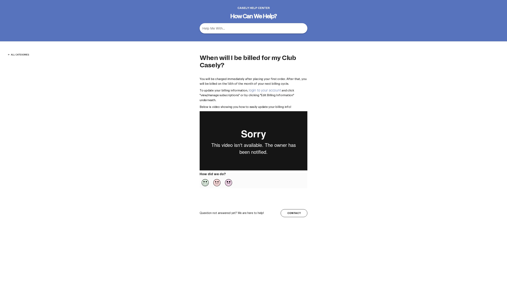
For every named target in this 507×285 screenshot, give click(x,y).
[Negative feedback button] (228, 182)
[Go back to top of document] (480, 262)
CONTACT (294, 213)
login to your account (265, 90)
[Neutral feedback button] (216, 182)
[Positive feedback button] (205, 182)
